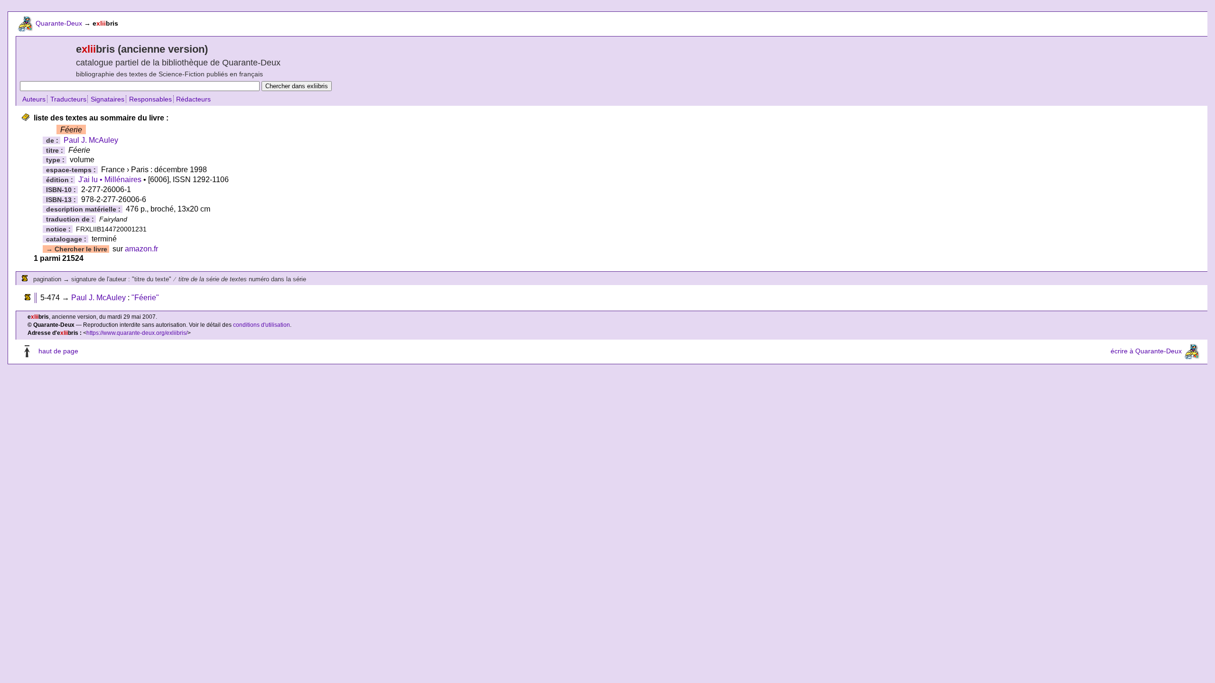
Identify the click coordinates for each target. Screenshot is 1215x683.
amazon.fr (141, 249)
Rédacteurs (193, 99)
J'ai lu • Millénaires (109, 179)
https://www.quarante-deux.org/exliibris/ (136, 333)
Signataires (107, 99)
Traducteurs (68, 99)
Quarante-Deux (59, 23)
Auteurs (34, 99)
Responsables (150, 99)
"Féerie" (145, 298)
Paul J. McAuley (91, 140)
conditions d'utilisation (261, 325)
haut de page (58, 351)
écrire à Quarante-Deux (1146, 351)
